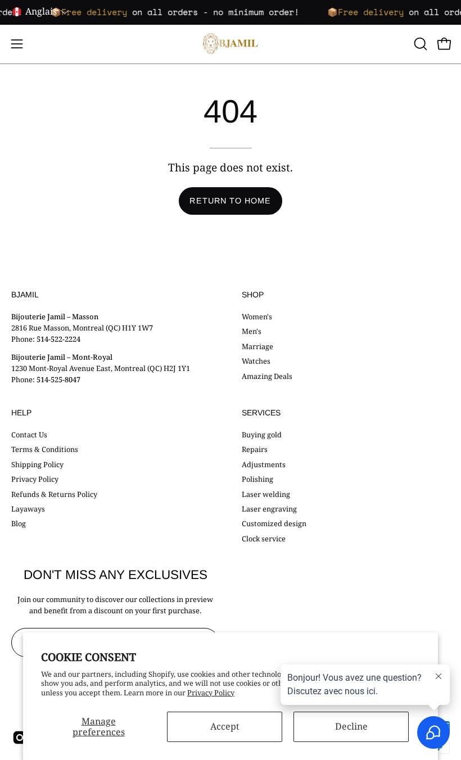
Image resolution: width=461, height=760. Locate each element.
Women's (257, 316)
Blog (18, 523)
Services (261, 412)
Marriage (257, 346)
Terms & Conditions (44, 449)
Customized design (274, 523)
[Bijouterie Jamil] (230, 44)
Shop (253, 294)
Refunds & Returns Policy (54, 493)
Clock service (264, 538)
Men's (251, 331)
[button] (419, 44)
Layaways (28, 509)
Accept (224, 726)
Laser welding (266, 493)
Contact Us (29, 434)
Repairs (255, 449)
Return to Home (230, 200)
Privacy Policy (210, 692)
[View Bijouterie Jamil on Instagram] (18, 737)
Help (21, 412)
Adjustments (264, 464)
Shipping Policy (37, 464)
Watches (256, 361)
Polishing (257, 479)
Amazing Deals (267, 375)
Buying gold (262, 434)
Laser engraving (269, 509)
